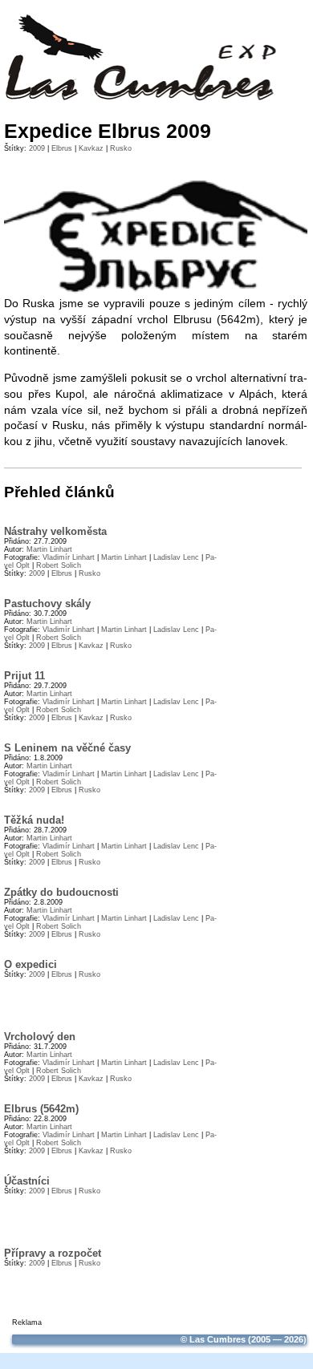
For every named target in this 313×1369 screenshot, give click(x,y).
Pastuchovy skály (47, 603)
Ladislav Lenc (176, 557)
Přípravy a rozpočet (52, 1253)
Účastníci (27, 1181)
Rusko (121, 148)
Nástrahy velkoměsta (55, 531)
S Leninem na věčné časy (67, 748)
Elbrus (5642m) (41, 1109)
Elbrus (61, 148)
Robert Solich (58, 565)
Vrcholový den (39, 1037)
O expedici (30, 964)
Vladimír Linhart (69, 557)
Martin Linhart (49, 549)
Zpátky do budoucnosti (61, 892)
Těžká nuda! (34, 820)
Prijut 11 (24, 676)
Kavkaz (91, 148)
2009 (37, 148)
